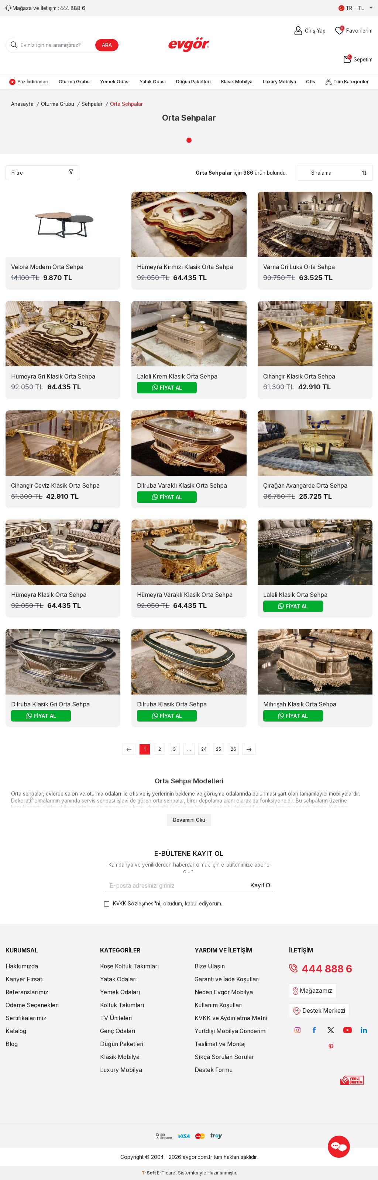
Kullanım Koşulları (219, 1005)
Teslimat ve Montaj (220, 1044)
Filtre (17, 173)
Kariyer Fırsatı (25, 979)
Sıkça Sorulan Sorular (224, 1056)
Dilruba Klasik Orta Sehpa (172, 704)
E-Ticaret (167, 1173)
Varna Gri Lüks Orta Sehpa (299, 266)
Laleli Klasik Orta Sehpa (295, 594)
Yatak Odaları (118, 979)
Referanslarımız (27, 992)
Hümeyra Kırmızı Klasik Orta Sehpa (185, 266)
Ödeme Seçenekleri (32, 1005)
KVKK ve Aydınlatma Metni (231, 1018)
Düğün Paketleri (193, 81)
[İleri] (249, 749)
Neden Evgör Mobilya (224, 992)
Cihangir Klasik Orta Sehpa (299, 376)
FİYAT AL (171, 387)
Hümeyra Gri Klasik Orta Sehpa (53, 376)
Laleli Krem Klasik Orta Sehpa (177, 376)
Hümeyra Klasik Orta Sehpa (48, 594)
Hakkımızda (22, 966)
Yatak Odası (153, 81)
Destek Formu (214, 1069)
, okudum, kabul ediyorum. (167, 904)
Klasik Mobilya (236, 81)
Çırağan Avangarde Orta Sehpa (305, 485)
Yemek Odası (115, 81)
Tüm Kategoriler (351, 81)
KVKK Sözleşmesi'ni (136, 904)
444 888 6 (327, 969)
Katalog (16, 1031)
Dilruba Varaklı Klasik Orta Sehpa (182, 485)
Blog (12, 1044)
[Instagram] (297, 1029)
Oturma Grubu (74, 81)
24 (204, 749)
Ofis (310, 81)
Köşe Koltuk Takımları (129, 966)
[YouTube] (347, 1029)
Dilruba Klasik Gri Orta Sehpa (50, 704)
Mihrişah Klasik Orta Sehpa (299, 704)
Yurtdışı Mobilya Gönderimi (231, 1031)
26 (233, 749)
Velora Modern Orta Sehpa (47, 266)
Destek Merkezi (323, 1010)
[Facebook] (314, 1029)
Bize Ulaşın (210, 966)
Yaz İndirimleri (32, 81)
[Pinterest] (330, 1046)
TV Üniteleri (116, 1018)
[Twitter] (330, 1029)
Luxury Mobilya (279, 81)
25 (218, 749)
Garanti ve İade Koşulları (227, 979)
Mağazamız (316, 990)
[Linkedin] (364, 1029)
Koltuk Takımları (122, 1005)
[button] (189, 140)
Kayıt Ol (261, 885)
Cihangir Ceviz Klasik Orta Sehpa (55, 485)
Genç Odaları (117, 1031)
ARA (107, 45)
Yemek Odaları (120, 992)
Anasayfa (22, 104)
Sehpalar (92, 104)
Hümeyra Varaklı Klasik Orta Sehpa (185, 594)
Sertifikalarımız (26, 1018)
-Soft (149, 1173)
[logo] (189, 45)
